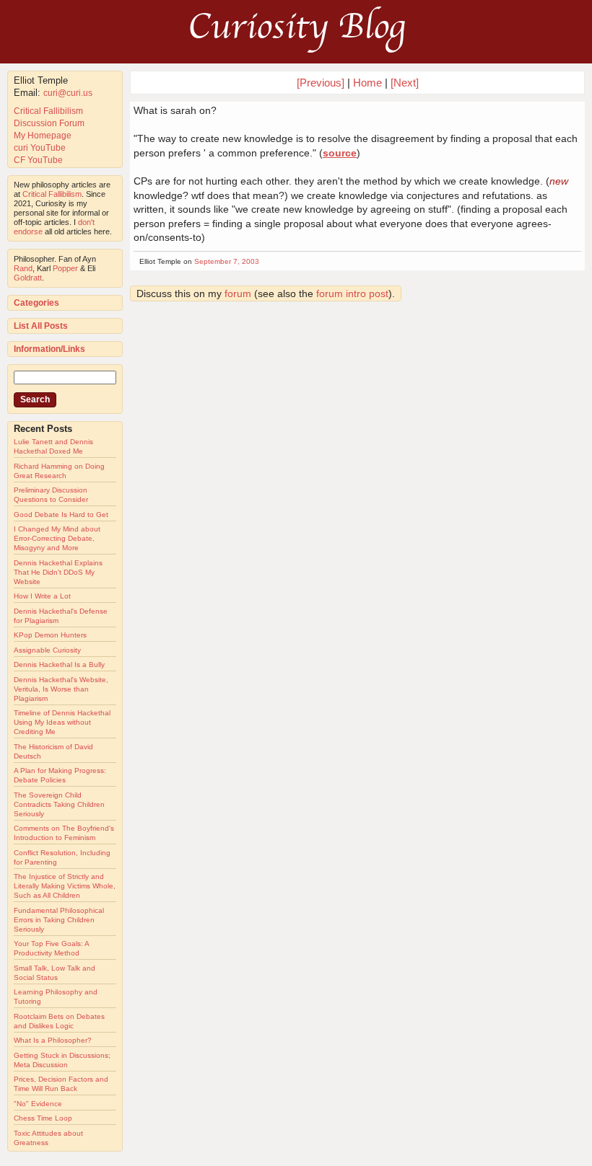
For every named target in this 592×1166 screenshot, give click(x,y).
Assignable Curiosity (47, 650)
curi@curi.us (67, 93)
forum (238, 293)
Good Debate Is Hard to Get (61, 514)
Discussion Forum (49, 123)
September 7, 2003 (226, 261)
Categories (36, 303)
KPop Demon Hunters (50, 635)
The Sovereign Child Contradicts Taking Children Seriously (59, 804)
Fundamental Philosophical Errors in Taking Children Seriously (59, 919)
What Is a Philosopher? (53, 1040)
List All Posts (41, 326)
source (340, 153)
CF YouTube (38, 160)
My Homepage (42, 136)
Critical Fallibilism (48, 111)
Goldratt (28, 277)
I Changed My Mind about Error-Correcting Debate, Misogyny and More (57, 538)
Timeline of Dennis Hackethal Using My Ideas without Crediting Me (62, 722)
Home (367, 82)
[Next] (405, 82)
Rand (23, 268)
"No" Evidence (38, 1104)
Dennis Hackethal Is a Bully (59, 664)
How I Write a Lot (42, 596)
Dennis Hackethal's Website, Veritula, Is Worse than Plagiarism (61, 689)
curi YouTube (40, 148)
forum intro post (352, 293)
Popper (65, 268)
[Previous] (322, 82)
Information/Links (49, 349)
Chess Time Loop (43, 1118)
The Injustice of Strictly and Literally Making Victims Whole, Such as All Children (65, 886)
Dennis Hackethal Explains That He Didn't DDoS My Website (58, 572)
